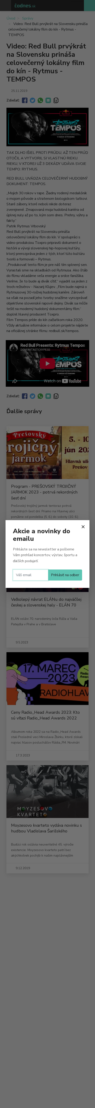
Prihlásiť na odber (65, 575)
